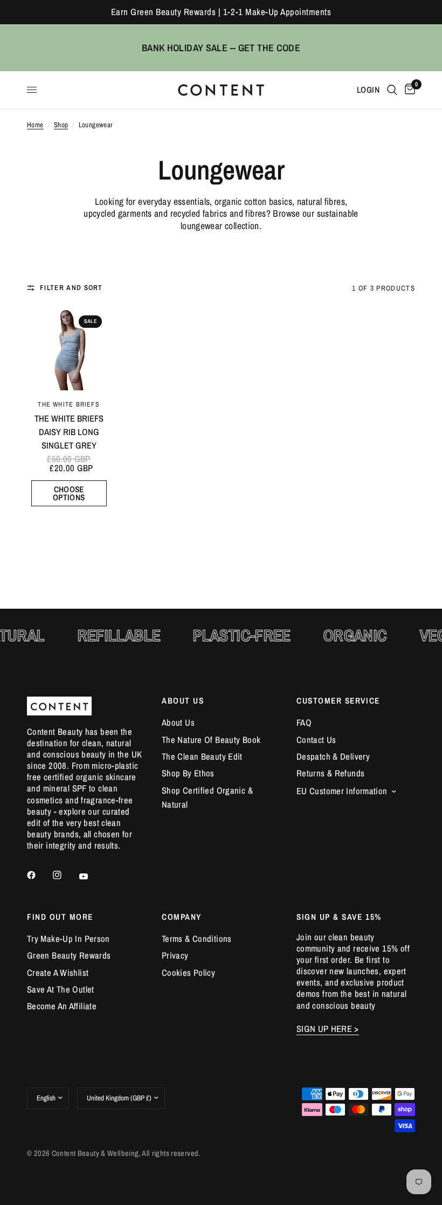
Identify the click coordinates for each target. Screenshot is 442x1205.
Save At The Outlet (60, 989)
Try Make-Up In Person (68, 939)
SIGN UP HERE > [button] (327, 1029)
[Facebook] (39, 875)
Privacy (175, 955)
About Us (178, 722)
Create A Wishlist (57, 973)
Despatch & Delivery (333, 756)
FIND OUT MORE (60, 917)
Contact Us (316, 740)
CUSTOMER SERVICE (338, 701)
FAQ (304, 722)
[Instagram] (65, 875)
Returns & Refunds (330, 773)
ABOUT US (183, 701)
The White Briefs (68, 404)
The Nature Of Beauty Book (211, 740)
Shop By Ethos (188, 773)
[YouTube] (91, 877)
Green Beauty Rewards (68, 955)
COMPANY (182, 917)
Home (35, 124)
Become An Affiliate (61, 1006)
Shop (61, 124)
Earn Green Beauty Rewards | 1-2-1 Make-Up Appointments (221, 12)
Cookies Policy (188, 973)
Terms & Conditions (197, 939)
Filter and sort (71, 287)
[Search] (392, 90)
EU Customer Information (342, 791)
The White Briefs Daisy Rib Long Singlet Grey (68, 431)
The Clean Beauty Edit (202, 756)
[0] (408, 90)
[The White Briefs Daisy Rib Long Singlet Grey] (68, 348)
